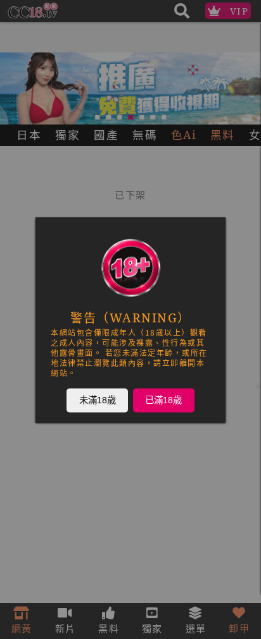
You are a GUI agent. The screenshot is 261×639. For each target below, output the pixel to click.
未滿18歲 (97, 399)
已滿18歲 (163, 399)
